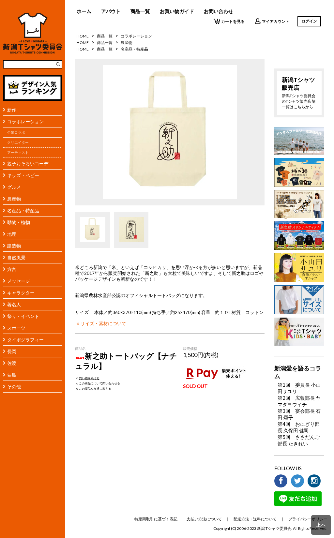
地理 (11, 234)
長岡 (11, 351)
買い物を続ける (89, 378)
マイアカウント (275, 21)
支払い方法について (204, 518)
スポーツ (16, 328)
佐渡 (11, 363)
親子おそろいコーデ (27, 163)
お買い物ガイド (177, 11)
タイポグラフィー (25, 339)
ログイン (309, 21)
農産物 (14, 199)
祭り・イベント (23, 316)
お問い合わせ (218, 11)
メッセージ (18, 281)
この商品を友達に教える (95, 388)
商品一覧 (140, 11)
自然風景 (16, 257)
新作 (11, 109)
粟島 (11, 375)
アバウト (111, 11)
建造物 (14, 245)
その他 (14, 386)
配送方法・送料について (255, 518)
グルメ (14, 187)
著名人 (14, 304)
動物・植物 (18, 222)
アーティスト (18, 153)
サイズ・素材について (103, 323)
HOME (83, 36)
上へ (321, 525)
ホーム (84, 11)
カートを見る (233, 21)
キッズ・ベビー (23, 175)
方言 (11, 269)
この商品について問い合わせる (99, 383)
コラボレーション (25, 121)
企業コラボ (16, 132)
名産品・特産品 (23, 210)
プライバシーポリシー (307, 518)
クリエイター (18, 142)
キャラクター (21, 292)
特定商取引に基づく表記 (155, 518)
